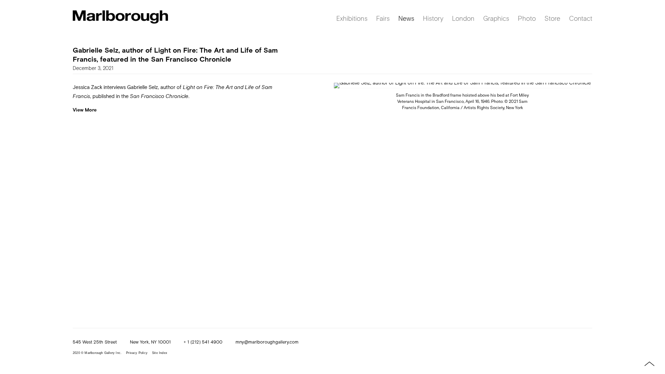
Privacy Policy (137, 353)
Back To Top (644, 363)
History (433, 18)
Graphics (496, 18)
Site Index (159, 353)
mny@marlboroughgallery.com (267, 342)
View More (85, 110)
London (463, 18)
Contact (580, 18)
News (406, 18)
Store (552, 18)
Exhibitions (351, 18)
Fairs (383, 18)
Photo (527, 18)
